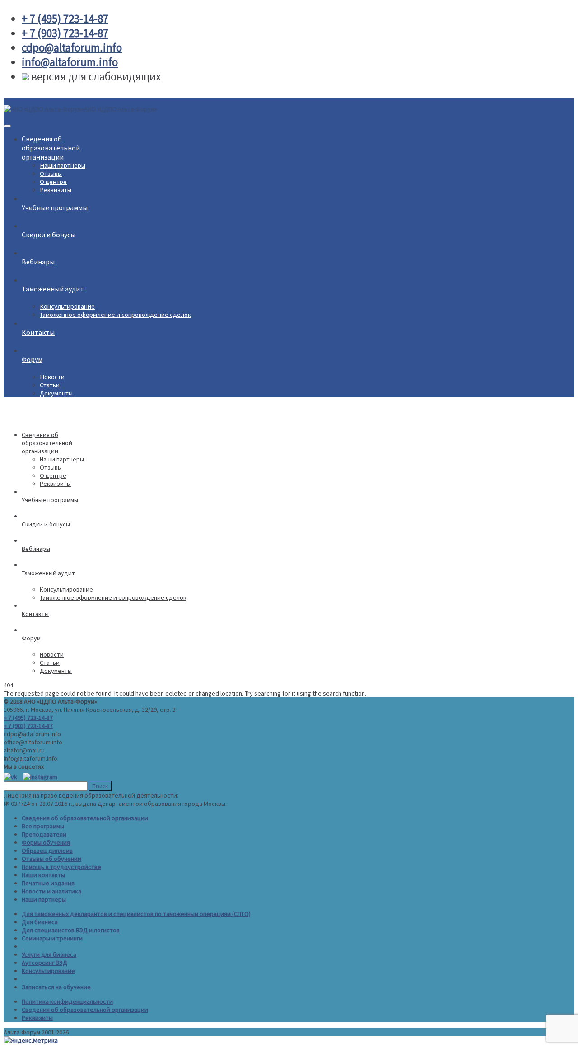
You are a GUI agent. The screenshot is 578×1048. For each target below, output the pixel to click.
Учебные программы (55, 207)
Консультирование (67, 306)
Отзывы (51, 173)
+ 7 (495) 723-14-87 (28, 718)
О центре (53, 182)
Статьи (50, 385)
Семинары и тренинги (52, 938)
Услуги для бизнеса (49, 954)
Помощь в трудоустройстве (61, 867)
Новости (52, 377)
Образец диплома (47, 850)
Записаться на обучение (56, 987)
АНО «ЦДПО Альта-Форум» (120, 109)
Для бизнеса (40, 922)
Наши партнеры (62, 165)
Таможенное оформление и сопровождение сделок (115, 314)
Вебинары (38, 261)
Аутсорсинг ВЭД (44, 963)
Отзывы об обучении (51, 859)
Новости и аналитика (51, 891)
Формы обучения (46, 842)
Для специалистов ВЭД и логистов (71, 930)
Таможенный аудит (53, 288)
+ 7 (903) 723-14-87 (28, 726)
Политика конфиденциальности (67, 1001)
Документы (56, 393)
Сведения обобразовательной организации (51, 147)
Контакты (38, 332)
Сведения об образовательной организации (85, 818)
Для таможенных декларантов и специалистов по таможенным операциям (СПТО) (136, 914)
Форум (32, 359)
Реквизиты (55, 190)
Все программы (43, 826)
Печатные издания (48, 883)
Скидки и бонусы (48, 234)
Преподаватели (44, 834)
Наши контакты (43, 875)
